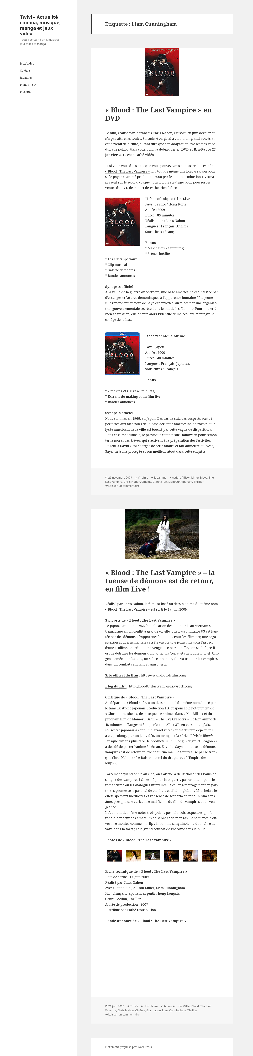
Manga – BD (28, 85)
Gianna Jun (160, 482)
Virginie (143, 477)
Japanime (26, 77)
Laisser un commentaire (124, 486)
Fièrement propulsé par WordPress (128, 1047)
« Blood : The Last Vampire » (127, 171)
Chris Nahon (132, 482)
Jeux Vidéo (27, 63)
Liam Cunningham (180, 482)
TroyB (134, 1006)
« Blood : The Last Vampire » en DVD (158, 114)
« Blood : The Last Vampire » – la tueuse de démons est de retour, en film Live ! (160, 580)
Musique (25, 92)
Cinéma (25, 70)
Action (176, 477)
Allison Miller (190, 477)
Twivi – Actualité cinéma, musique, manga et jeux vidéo (40, 25)
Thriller (198, 482)
